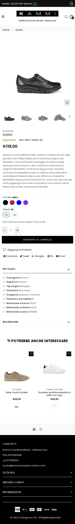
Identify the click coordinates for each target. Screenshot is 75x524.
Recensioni (10, 321)
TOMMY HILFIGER (54, 389)
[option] (9, 116)
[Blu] (19, 202)
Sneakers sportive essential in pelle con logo (54, 393)
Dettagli (9, 269)
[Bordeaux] (25, 202)
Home (6, 29)
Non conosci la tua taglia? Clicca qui (24, 222)
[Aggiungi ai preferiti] (31, 354)
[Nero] (5, 202)
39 (6, 214)
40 (14, 214)
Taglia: (8, 209)
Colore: (10, 197)
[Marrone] (12, 202)
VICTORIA (16, 389)
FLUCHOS (8, 131)
